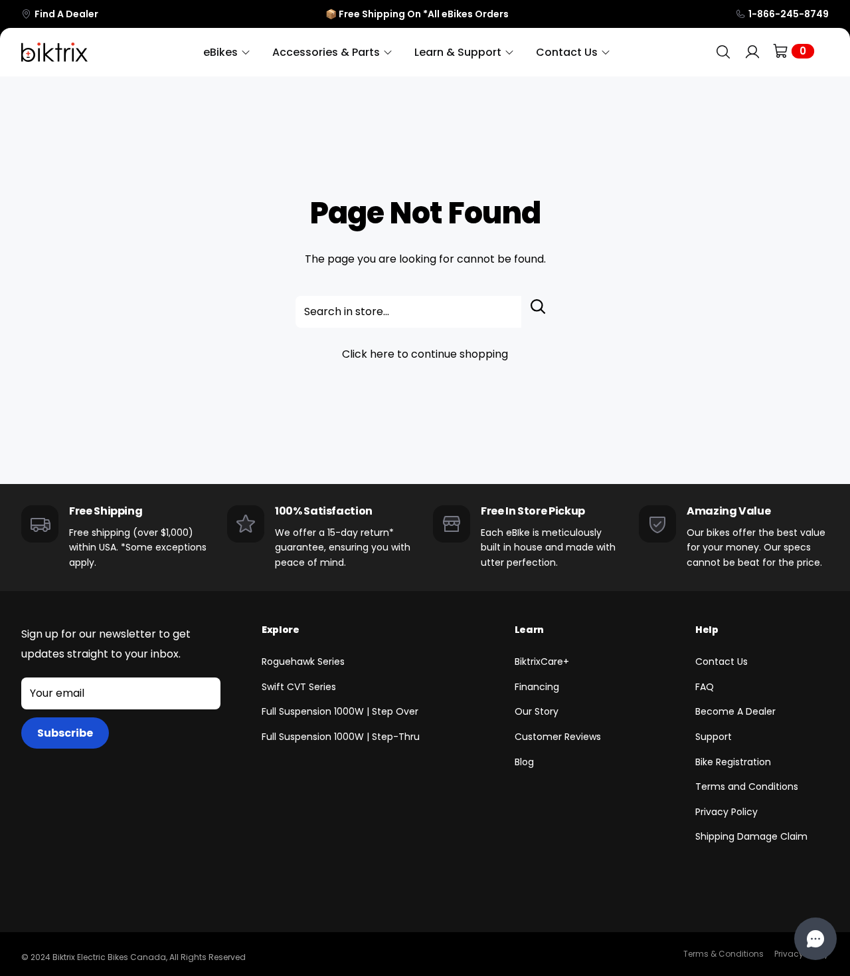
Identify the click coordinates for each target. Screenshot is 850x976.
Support (713, 736)
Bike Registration (733, 762)
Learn (529, 629)
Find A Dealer (66, 14)
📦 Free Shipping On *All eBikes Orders (417, 14)
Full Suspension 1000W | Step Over (340, 711)
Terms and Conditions (746, 786)
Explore (280, 629)
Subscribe (65, 733)
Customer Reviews (558, 736)
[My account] (752, 52)
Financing (537, 686)
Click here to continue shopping (425, 354)
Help (707, 629)
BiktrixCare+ (542, 661)
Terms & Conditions (723, 953)
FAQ (704, 686)
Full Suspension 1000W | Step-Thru (341, 736)
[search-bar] (723, 52)
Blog (524, 762)
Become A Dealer (735, 711)
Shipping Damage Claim (751, 836)
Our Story (536, 711)
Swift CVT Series (299, 686)
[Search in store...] (538, 312)
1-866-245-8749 (788, 14)
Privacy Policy (726, 811)
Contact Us (721, 661)
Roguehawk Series (303, 661)
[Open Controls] (815, 938)
